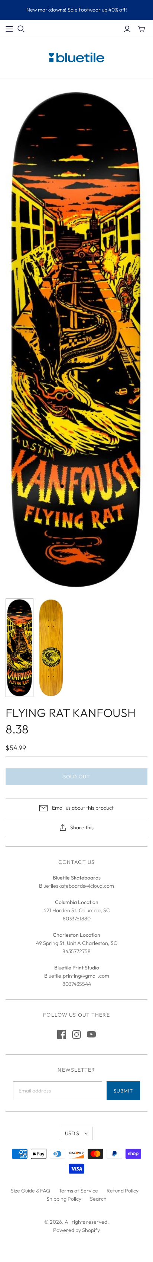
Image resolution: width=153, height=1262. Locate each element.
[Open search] (21, 29)
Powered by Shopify (76, 1230)
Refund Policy (123, 1190)
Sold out (76, 777)
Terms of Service (78, 1190)
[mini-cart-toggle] (141, 29)
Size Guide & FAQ (30, 1190)
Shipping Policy (63, 1198)
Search (98, 1198)
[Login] (127, 29)
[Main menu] (9, 29)
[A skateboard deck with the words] (19, 647)
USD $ (72, 1133)
